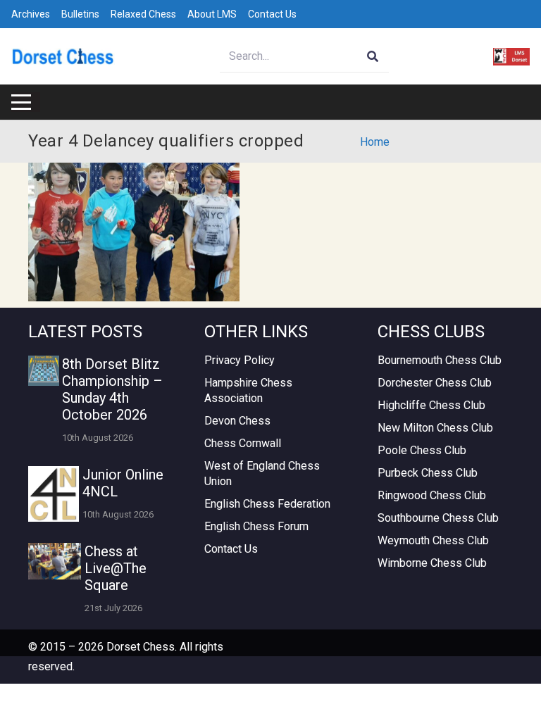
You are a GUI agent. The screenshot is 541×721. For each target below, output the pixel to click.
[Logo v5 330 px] (63, 56)
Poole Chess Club (422, 450)
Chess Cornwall (242, 443)
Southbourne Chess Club (438, 518)
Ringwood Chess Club (432, 495)
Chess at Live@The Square (116, 568)
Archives (30, 14)
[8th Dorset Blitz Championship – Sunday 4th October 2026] (43, 371)
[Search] (373, 57)
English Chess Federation (267, 503)
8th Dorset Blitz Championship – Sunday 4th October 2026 (112, 389)
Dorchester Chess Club (435, 382)
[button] (21, 102)
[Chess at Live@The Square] (54, 561)
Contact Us (272, 14)
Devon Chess (237, 420)
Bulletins (80, 14)
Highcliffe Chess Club (431, 405)
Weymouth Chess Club (433, 540)
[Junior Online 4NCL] (53, 494)
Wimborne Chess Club (432, 563)
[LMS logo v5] (511, 56)
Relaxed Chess (143, 14)
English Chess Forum (256, 526)
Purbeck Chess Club (428, 472)
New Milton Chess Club (435, 427)
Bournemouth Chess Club (440, 360)
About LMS (212, 14)
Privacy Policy (239, 360)
